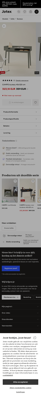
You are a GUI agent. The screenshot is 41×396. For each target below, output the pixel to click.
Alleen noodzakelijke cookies (20, 388)
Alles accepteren (20, 382)
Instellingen (20, 392)
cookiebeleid (8, 375)
